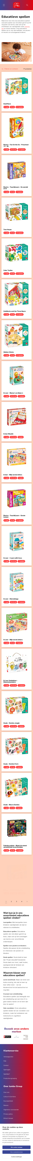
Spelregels (7, 1069)
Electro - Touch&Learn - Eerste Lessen (14, 516)
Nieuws (6, 1105)
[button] (4, 5)
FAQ (5, 1061)
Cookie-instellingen (16, 1156)
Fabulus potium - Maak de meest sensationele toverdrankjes (15, 846)
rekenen (27, 26)
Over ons (6, 1092)
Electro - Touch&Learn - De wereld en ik (15, 187)
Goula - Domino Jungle (11, 723)
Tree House (7, 229)
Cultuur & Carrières (10, 1096)
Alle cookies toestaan (16, 1147)
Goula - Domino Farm (10, 764)
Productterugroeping (10, 1078)
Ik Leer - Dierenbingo (10, 599)
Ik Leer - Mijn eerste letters (13, 640)
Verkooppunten (8, 1057)
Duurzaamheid (8, 1101)
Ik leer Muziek (8, 434)
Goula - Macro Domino (11, 805)
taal (2, 28)
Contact (6, 1065)
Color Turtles (7, 270)
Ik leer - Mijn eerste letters (12, 475)
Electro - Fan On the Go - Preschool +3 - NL (15, 145)
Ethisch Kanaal (8, 1118)
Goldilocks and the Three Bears (14, 311)
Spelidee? (7, 1074)
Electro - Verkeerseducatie (13, 890)
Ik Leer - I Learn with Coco (12, 558)
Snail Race (7, 104)
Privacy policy (8, 1114)
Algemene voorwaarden (11, 1109)
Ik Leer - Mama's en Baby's (13, 393)
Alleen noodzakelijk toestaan (16, 1152)
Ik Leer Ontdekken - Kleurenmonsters (10, 681)
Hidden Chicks (8, 352)
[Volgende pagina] (27, 901)
